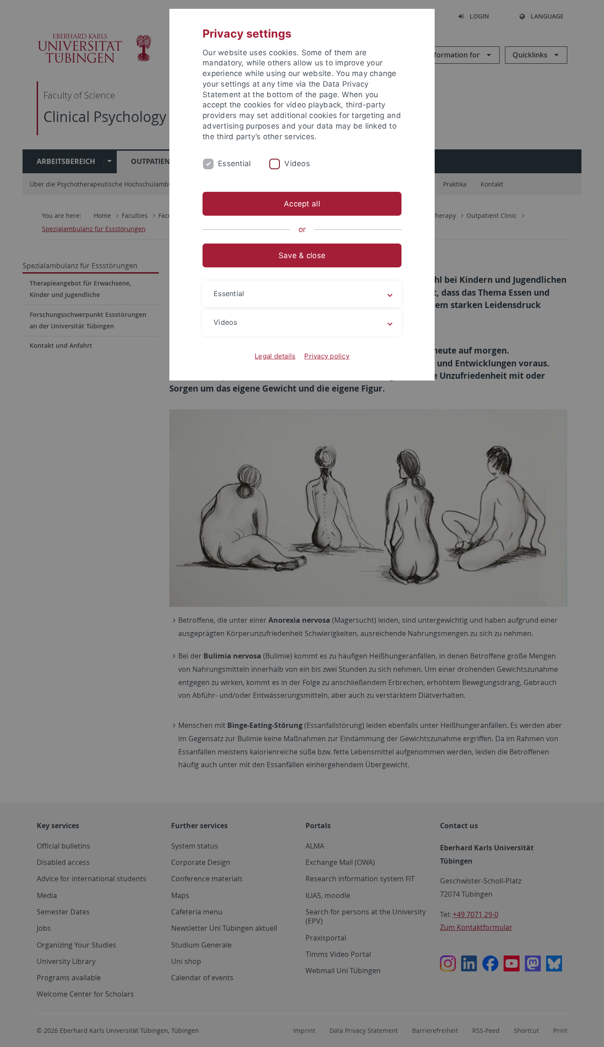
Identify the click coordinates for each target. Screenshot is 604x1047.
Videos (297, 163)
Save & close (302, 255)
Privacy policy (326, 356)
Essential (234, 163)
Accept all (302, 203)
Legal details (275, 356)
